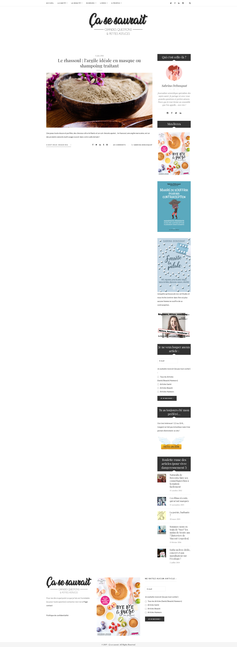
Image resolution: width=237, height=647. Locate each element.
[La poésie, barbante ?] (161, 515)
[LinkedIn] (178, 3)
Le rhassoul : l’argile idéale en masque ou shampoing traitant (99, 63)
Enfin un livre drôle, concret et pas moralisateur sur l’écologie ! (180, 554)
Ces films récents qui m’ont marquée (179, 500)
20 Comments (119, 145)
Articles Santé (165, 384)
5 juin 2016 (99, 55)
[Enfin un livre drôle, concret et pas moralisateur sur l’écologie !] (161, 553)
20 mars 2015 (175, 519)
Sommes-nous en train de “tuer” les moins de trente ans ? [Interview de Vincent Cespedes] (180, 532)
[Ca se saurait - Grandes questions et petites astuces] (118, 23)
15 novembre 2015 (177, 505)
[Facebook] (174, 3)
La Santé (62, 3)
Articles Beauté (166, 388)
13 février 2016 (175, 542)
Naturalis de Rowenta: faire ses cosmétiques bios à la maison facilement (179, 480)
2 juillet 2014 (175, 562)
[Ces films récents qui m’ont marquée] (161, 501)
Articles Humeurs (167, 391)
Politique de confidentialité (57, 615)
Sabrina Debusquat (143, 145)
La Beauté (76, 3)
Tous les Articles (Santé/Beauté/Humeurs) (167, 379)
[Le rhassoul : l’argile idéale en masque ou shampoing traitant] (99, 100)
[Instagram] (183, 3)
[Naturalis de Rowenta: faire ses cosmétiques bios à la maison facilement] (161, 478)
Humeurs (90, 3)
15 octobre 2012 (176, 490)
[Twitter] (171, 3)
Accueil (50, 3)
